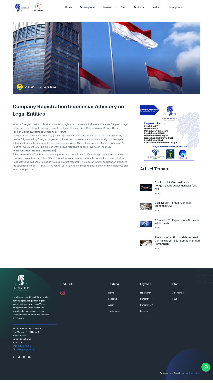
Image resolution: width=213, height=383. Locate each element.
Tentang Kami (87, 7)
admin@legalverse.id (26, 349)
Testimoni (139, 7)
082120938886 (23, 346)
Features (112, 298)
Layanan (107, 7)
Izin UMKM (145, 292)
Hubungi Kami (175, 7)
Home (68, 7)
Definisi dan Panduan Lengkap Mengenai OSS (173, 204)
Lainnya (144, 311)
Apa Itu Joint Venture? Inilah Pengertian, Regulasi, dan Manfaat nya (176, 185)
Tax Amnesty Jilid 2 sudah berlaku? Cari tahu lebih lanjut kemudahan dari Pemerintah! (177, 240)
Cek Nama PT (179, 292)
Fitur (123, 7)
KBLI (174, 298)
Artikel (155, 7)
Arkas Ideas (194, 373)
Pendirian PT (146, 298)
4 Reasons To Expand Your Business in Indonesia (177, 222)
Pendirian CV (146, 305)
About (111, 305)
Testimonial (114, 311)
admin (31, 87)
